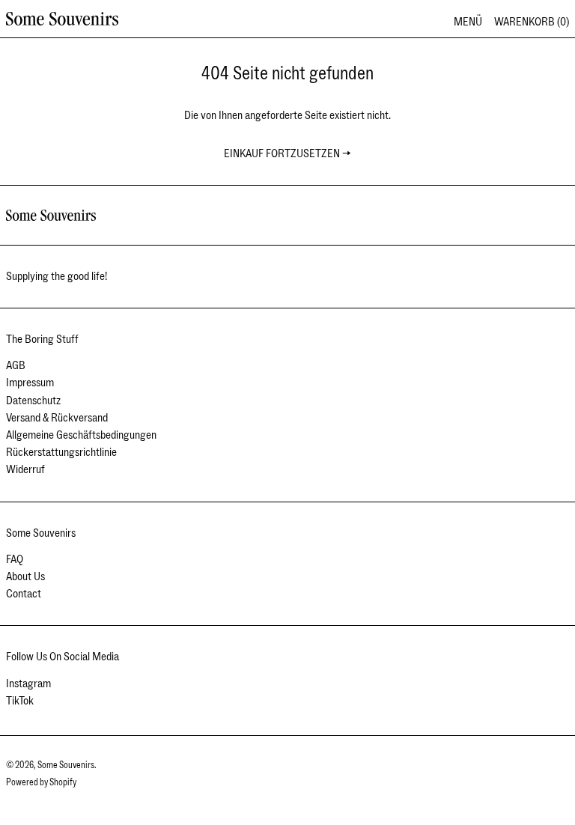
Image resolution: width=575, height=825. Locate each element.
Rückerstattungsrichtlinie (61, 452)
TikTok (20, 701)
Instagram (28, 684)
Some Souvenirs (65, 765)
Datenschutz (33, 400)
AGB (15, 365)
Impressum (30, 382)
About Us (25, 576)
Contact (23, 593)
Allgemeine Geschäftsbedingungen (81, 434)
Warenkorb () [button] (531, 22)
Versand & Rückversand (57, 417)
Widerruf (25, 469)
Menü (468, 22)
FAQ (14, 559)
